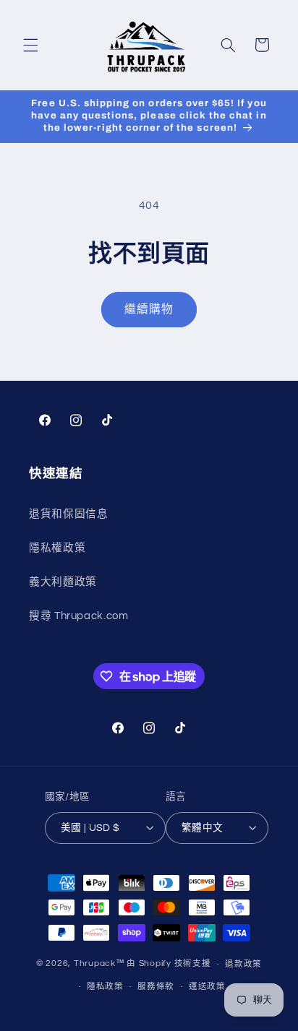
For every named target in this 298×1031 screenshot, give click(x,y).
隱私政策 (105, 987)
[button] (30, 44)
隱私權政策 (57, 548)
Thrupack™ (99, 964)
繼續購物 (149, 309)
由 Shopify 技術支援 (168, 964)
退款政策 (243, 964)
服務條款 (155, 987)
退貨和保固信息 (68, 514)
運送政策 (207, 987)
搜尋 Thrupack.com (78, 616)
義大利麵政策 (63, 582)
